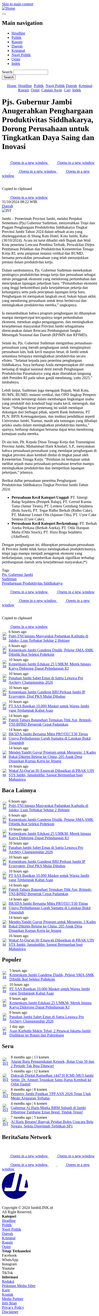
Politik (16, 37)
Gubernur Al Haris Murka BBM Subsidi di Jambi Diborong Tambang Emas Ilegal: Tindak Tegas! (48, 1110)
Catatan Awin (51, 90)
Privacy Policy (13, 1307)
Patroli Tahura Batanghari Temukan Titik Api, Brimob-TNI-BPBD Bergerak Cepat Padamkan (50, 722)
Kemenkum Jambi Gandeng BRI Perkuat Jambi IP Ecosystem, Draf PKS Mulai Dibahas (47, 694)
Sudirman (9, 579)
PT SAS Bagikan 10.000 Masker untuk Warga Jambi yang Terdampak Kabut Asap (49, 708)
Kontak (7, 1294)
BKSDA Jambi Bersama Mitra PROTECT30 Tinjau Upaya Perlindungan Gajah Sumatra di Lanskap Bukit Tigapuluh (50, 738)
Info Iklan (9, 1303)
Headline (18, 33)
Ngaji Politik (21, 55)
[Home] (8, 8)
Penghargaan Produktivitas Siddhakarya (32, 583)
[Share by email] (6, 171)
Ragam (17, 42)
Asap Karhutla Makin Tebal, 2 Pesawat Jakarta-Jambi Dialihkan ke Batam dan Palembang (50, 1033)
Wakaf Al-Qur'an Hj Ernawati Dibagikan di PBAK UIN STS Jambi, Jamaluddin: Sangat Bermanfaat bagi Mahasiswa (51, 775)
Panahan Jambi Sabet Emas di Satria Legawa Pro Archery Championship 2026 (46, 680)
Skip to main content (17, 4)
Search (7, 72)
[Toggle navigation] (4, 14)
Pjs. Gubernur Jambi (17, 575)
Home (12, 86)
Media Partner (12, 1299)
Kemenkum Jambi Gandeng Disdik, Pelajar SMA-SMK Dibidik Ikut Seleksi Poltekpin (51, 652)
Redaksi (8, 1281)
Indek (16, 63)
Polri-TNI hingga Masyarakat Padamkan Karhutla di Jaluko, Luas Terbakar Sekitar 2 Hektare (48, 638)
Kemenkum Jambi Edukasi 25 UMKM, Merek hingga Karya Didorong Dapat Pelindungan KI (50, 666)
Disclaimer (10, 1312)
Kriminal (18, 50)
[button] (6, 184)
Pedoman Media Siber (19, 1286)
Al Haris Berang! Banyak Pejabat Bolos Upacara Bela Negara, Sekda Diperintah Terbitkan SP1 (52, 1124)
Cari (67, 90)
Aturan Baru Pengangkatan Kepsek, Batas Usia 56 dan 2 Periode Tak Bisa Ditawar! (52, 1063)
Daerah (17, 46)
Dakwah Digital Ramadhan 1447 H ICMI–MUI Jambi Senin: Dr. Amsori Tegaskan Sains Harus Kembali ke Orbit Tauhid (52, 1079)
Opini (16, 59)
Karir (6, 1290)
